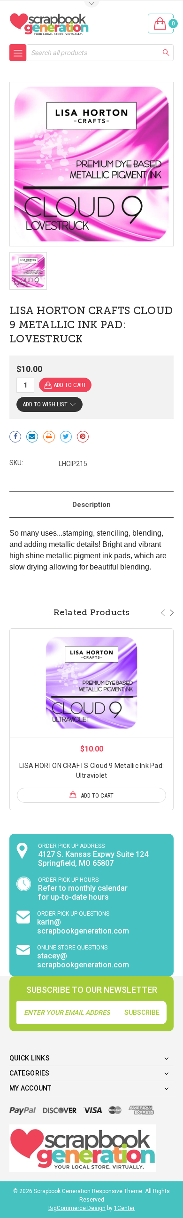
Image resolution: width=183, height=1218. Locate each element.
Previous (163, 612)
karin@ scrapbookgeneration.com (83, 926)
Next (171, 612)
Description (91, 504)
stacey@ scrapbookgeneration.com (83, 960)
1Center (124, 1208)
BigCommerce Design (77, 1208)
